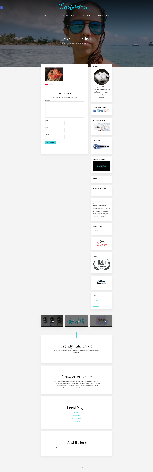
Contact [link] (52, 321)
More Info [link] (102, 98)
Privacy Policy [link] (76, 415)
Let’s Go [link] (76, 356)
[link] (1, 7)
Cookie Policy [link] (76, 412)
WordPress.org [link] (96, 306)
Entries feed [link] (95, 300)
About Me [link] (76, 321)
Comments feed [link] (96, 303)
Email (46, 127)
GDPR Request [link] (76, 421)
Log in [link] (94, 297)
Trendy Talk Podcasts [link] (101, 321)
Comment (47, 100)
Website (47, 134)
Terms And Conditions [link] (76, 418)
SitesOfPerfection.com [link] (87, 467)
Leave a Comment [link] (86, 43)
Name (46, 120)
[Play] (102, 166)
